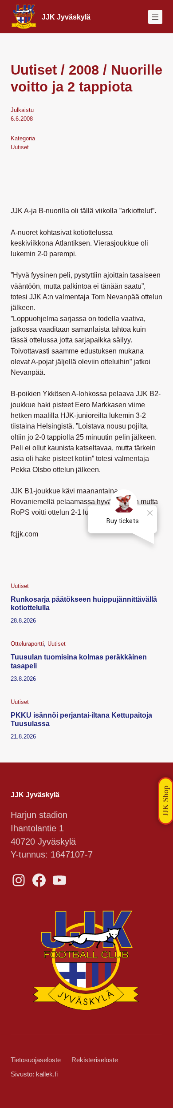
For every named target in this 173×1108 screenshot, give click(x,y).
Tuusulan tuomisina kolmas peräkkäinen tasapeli (79, 661)
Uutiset (20, 147)
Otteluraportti (27, 643)
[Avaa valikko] (155, 17)
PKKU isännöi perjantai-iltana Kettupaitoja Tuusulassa (81, 719)
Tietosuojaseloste (36, 1060)
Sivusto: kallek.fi (34, 1074)
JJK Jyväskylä (66, 17)
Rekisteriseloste (94, 1060)
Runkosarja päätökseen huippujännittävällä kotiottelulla (84, 603)
